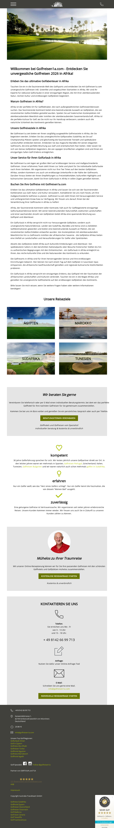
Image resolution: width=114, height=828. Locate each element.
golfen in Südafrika (96, 466)
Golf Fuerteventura (18, 820)
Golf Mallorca (16, 812)
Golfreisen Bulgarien (32, 466)
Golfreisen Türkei (17, 748)
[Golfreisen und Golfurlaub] (57, 4)
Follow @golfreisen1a (41, 764)
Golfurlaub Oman (18, 741)
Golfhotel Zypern (17, 804)
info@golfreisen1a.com (59, 689)
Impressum (15, 790)
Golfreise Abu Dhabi (19, 746)
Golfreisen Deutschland (20, 807)
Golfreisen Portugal (73, 463)
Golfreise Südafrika (18, 802)
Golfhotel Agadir (17, 756)
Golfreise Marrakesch (19, 753)
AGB (12, 784)
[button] (15, 34)
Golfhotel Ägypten (18, 751)
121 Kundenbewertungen (104, 822)
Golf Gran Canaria (18, 814)
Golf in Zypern (16, 743)
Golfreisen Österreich (19, 809)
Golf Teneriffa (16, 817)
